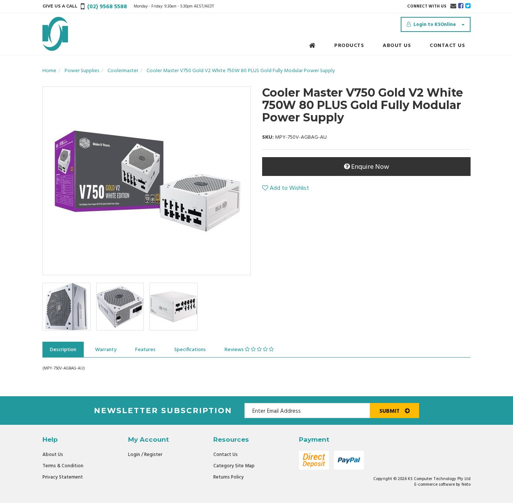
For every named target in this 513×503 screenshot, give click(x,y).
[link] (460, 6)
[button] (285, 188)
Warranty (105, 349)
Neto (466, 484)
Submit (390, 411)
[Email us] (453, 6)
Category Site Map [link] (234, 466)
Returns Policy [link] (228, 477)
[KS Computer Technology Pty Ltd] (55, 34)
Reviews (235, 349)
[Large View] (66, 307)
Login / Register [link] (145, 455)
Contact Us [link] (225, 455)
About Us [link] (52, 455)
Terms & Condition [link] (62, 466)
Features (145, 349)
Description (63, 349)
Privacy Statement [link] (62, 477)
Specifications (190, 349)
